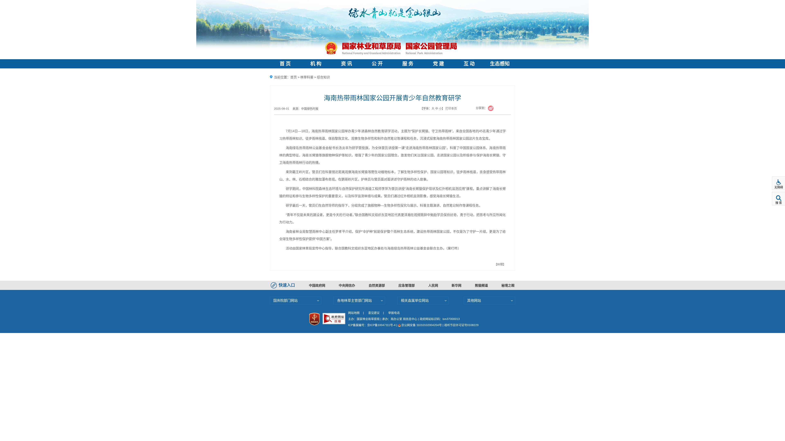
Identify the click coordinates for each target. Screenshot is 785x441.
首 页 (285, 63)
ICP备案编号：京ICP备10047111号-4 (372, 325)
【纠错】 (500, 264)
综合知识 (323, 77)
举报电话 (394, 312)
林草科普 (306, 77)
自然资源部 (377, 285)
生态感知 (500, 63)
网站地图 (354, 312)
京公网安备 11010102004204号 (421, 325)
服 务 (407, 63)
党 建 (438, 63)
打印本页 (451, 108)
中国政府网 (317, 285)
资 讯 (346, 63)
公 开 (377, 63)
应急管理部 (406, 285)
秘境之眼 (508, 285)
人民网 (433, 285)
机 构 (315, 63)
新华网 (456, 285)
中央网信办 (347, 285)
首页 (293, 77)
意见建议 (374, 312)
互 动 (469, 63)
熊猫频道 (481, 285)
